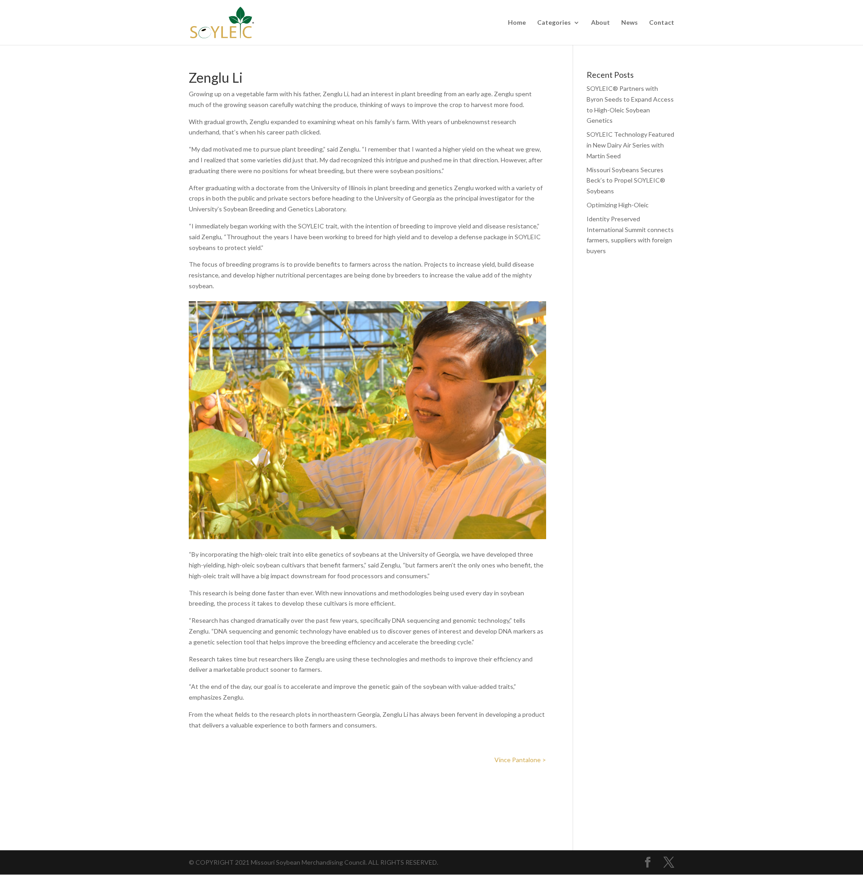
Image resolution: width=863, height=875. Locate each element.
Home (517, 22)
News (629, 22)
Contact (661, 22)
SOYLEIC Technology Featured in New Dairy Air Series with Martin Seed (630, 145)
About (600, 22)
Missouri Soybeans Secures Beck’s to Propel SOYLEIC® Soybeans (626, 180)
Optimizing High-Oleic (618, 205)
